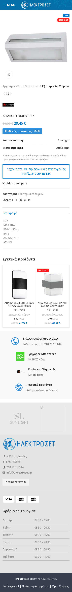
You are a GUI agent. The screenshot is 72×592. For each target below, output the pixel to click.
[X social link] (16, 200)
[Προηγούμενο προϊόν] (4, 93)
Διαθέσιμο (62, 148)
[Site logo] (36, 5)
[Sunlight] (19, 418)
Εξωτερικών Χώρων (55, 86)
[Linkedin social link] (29, 200)
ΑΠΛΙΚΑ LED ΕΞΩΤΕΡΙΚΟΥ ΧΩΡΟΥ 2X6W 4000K (19, 304)
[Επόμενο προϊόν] (11, 93)
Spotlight (63, 140)
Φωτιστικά (32, 86)
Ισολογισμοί (11, 586)
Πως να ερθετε (14, 482)
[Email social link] (21, 200)
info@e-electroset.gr (19, 472)
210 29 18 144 (41, 174)
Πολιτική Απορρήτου (35, 586)
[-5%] (19, 284)
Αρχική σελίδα (12, 86)
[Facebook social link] (12, 200)
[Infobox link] (36, 341)
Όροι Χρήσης (60, 586)
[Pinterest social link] (25, 200)
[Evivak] (52, 418)
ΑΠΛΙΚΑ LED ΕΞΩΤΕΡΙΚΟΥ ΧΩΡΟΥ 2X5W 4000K (52, 304)
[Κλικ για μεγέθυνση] (9, 74)
